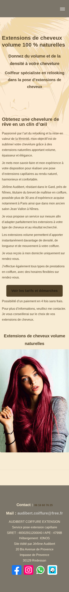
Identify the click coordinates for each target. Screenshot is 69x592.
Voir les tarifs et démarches (34, 291)
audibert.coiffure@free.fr (40, 513)
